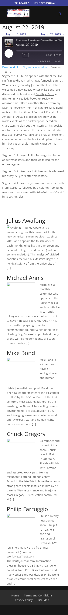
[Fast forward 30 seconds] (32, 55)
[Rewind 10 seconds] (18, 55)
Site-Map (43, 600)
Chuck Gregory (26, 434)
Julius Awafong (26, 220)
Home (15, 595)
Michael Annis (25, 278)
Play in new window (34, 67)
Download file (10, 67)
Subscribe (43, 61)
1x (25, 55)
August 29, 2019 (52, 34)
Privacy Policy (24, 600)
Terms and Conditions (38, 595)
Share (58, 61)
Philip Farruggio (27, 509)
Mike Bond (21, 353)
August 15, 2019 (14, 34)
